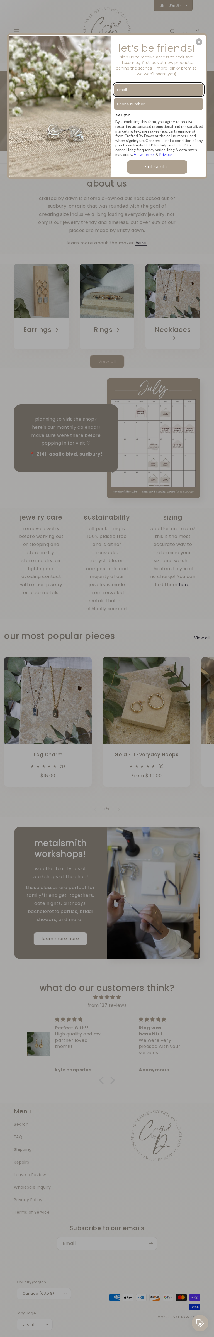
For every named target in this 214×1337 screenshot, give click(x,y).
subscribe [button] (157, 167)
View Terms (144, 154)
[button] (199, 41)
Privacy (165, 154)
